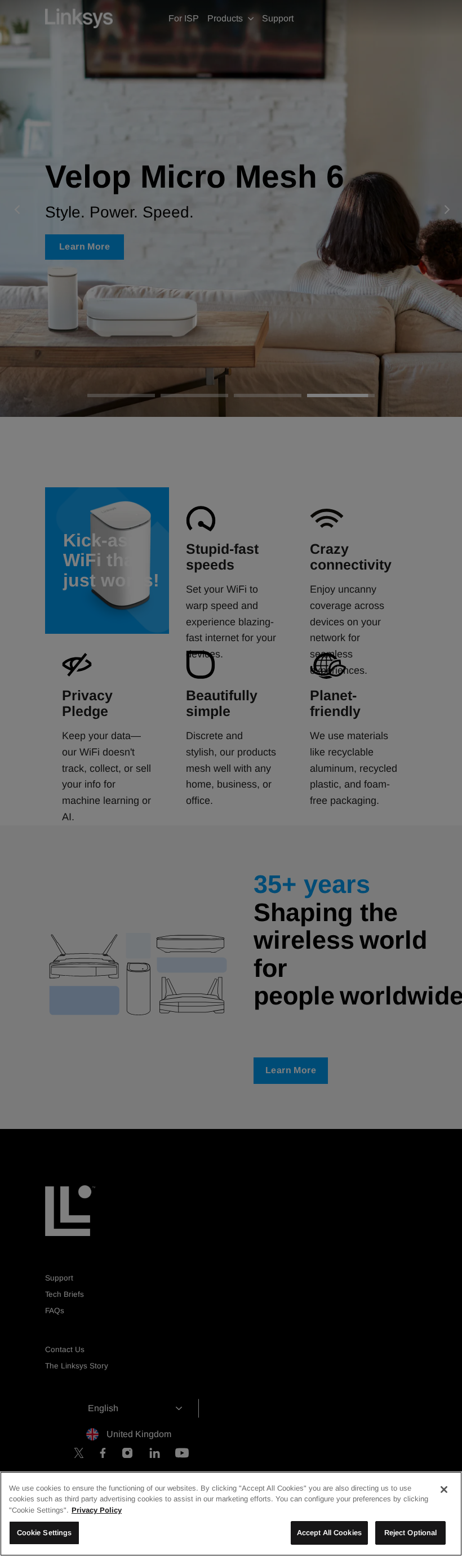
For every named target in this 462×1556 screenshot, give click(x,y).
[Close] (444, 1489)
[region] (231, 1513)
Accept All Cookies (329, 1532)
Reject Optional (410, 1532)
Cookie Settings (44, 1532)
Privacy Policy (97, 1510)
